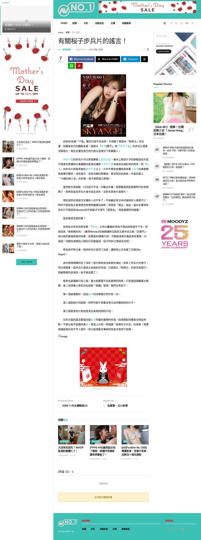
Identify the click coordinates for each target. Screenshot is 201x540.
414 (105, 459)
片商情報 (64, 441)
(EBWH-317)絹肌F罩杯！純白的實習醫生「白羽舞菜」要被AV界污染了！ (179, 197)
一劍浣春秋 (66, 49)
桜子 (103, 146)
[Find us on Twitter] (192, 23)
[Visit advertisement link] (26, 84)
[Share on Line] (71, 66)
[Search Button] (165, 23)
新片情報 (76, 32)
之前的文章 (104, 159)
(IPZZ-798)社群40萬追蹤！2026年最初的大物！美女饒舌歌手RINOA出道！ (179, 180)
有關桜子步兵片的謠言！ (19, 24)
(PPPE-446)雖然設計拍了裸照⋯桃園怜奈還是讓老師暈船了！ (102, 451)
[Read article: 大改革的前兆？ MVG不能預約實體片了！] (71, 434)
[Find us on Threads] (176, 23)
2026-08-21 (127, 459)
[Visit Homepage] (76, 9)
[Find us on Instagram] (181, 23)
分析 (86, 23)
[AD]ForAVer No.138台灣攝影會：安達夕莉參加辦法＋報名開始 (134, 451)
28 (136, 459)
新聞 (74, 23)
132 (73, 455)
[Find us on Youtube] (187, 23)
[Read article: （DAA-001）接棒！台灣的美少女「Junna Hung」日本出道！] (174, 107)
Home (64, 23)
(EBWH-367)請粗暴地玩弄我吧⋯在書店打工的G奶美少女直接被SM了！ (33, 211)
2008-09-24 (81, 49)
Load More (26, 262)
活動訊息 (99, 23)
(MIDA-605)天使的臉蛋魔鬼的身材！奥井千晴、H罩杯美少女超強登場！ (179, 150)
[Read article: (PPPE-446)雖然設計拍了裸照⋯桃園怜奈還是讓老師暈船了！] (103, 434)
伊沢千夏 (125, 146)
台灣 (113, 23)
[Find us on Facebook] (171, 23)
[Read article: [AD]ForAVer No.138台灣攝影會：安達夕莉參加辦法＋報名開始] (135, 434)
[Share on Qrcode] (79, 66)
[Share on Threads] (144, 59)
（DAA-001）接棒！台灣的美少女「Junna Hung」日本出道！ (168, 130)
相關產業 (126, 23)
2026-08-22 (64, 455)
